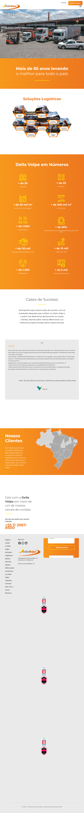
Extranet (63, 2)
